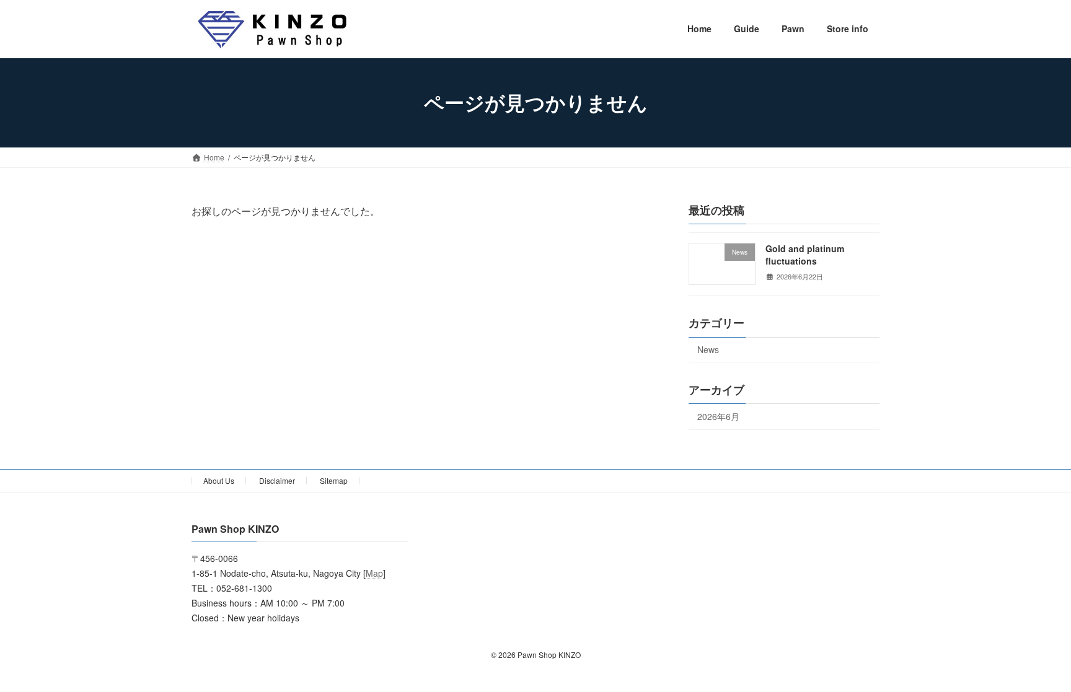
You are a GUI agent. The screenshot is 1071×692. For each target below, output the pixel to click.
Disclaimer (277, 480)
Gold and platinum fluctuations (804, 254)
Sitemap (334, 480)
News (708, 349)
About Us (218, 480)
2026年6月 (718, 416)
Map (374, 573)
